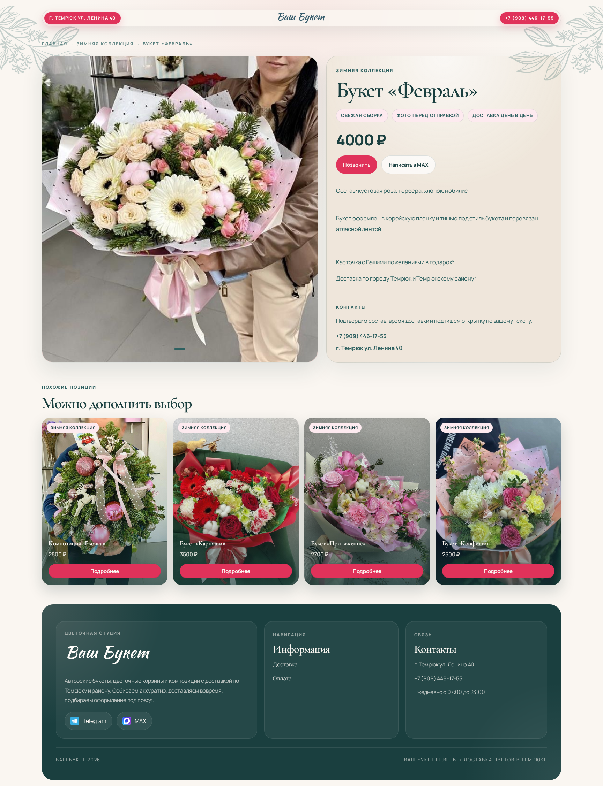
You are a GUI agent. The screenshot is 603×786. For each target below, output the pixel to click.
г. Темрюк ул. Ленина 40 (369, 348)
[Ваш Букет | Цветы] (301, 18)
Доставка (285, 665)
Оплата (282, 678)
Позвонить (356, 164)
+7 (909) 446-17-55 (361, 336)
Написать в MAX (409, 164)
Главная (54, 44)
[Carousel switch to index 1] (179, 349)
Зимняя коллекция (105, 44)
